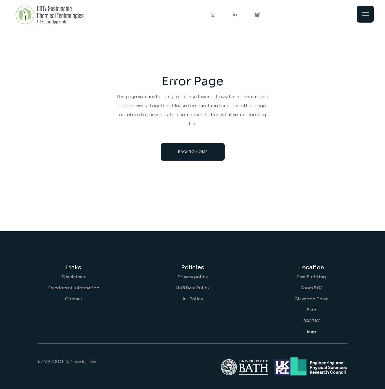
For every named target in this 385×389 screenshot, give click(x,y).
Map (311, 332)
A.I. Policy (192, 298)
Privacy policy (193, 276)
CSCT (57, 361)
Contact (73, 298)
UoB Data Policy (193, 287)
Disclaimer (73, 276)
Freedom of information (73, 287)
